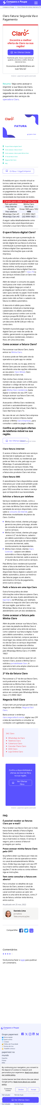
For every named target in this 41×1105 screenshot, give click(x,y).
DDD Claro (12, 749)
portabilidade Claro (19, 663)
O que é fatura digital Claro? (13, 146)
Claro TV (30, 272)
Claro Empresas (24, 420)
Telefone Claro (14, 741)
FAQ (6, 163)
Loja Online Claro (15, 751)
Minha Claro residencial (17, 390)
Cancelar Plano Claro (17, 746)
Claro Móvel (20, 372)
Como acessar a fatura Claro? (13, 150)
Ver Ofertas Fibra (22, 782)
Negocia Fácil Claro (10, 160)
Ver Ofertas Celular (17, 441)
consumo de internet (18, 512)
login (23, 960)
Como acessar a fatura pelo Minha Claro (17, 153)
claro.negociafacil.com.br (13, 717)
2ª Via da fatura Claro (11, 156)
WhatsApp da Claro (16, 738)
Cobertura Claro (15, 743)
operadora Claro (11, 99)
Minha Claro (16, 352)
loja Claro (7, 600)
